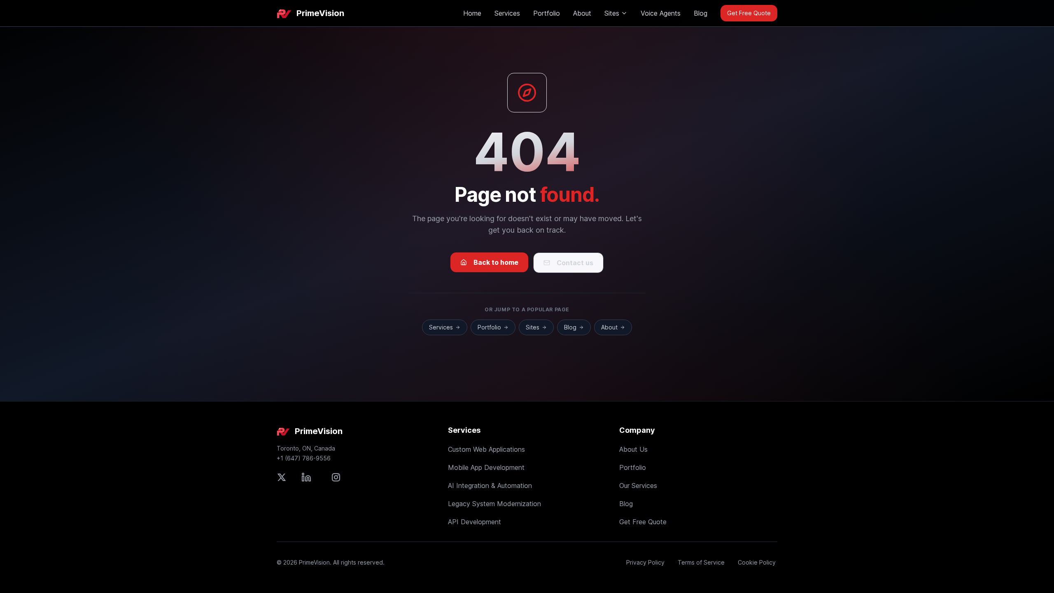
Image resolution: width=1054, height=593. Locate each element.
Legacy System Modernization (494, 504)
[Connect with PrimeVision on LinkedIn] (306, 477)
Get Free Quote (749, 12)
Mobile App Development (486, 467)
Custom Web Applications (486, 449)
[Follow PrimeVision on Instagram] (336, 477)
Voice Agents (661, 13)
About (582, 13)
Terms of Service (701, 562)
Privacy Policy (645, 562)
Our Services (638, 485)
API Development (474, 522)
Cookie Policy (757, 562)
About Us (633, 449)
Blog (700, 13)
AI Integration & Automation (490, 485)
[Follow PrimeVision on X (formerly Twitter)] (281, 477)
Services (507, 13)
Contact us (575, 263)
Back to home (495, 262)
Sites (611, 13)
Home (472, 13)
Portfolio (546, 13)
